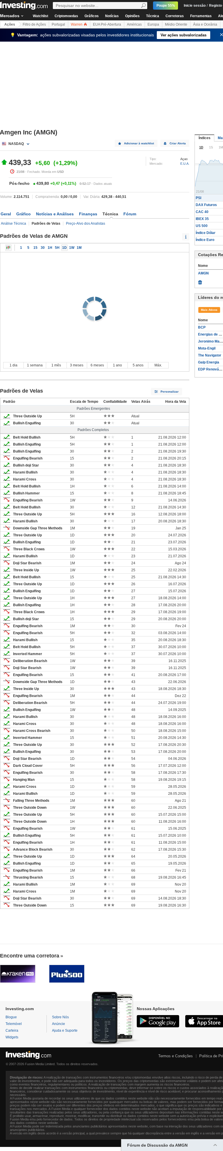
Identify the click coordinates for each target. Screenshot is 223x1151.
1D (64, 248)
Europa (153, 24)
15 (35, 248)
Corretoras (175, 16)
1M (79, 248)
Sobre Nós (60, 1017)
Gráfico (23, 214)
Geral (6, 214)
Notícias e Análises (55, 214)
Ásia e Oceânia (205, 24)
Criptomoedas (66, 16)
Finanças (88, 214)
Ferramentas (201, 16)
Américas (134, 24)
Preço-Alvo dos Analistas (85, 223)
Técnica (152, 16)
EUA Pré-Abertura (107, 24)
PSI (198, 198)
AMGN (203, 273)
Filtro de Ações (34, 24)
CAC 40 (202, 212)
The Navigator (209, 355)
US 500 (202, 226)
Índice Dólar (205, 233)
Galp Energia (208, 362)
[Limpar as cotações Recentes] (200, 281)
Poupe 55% (166, 5)
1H (50, 248)
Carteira (12, 1030)
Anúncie (58, 1024)
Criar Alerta (178, 143)
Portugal (58, 24)
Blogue (11, 1017)
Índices (205, 138)
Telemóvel (14, 1024)
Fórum (129, 214)
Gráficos (91, 16)
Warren (77, 24)
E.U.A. (184, 163)
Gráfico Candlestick (8, 247)
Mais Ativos (209, 309)
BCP (202, 327)
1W (71, 248)
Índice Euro (205, 240)
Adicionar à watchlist (139, 143)
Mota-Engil (206, 348)
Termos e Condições (175, 1056)
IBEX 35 (202, 219)
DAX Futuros (206, 205)
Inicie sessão (195, 5)
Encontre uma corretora (29, 956)
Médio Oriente (176, 24)
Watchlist (40, 16)
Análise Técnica (13, 223)
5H (57, 248)
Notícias (112, 16)
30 (43, 248)
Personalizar (170, 391)
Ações (9, 24)
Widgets (12, 1037)
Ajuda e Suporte (65, 1030)
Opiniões (132, 16)
